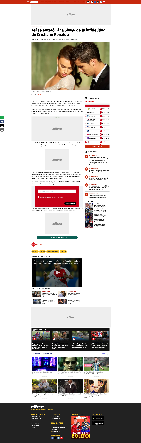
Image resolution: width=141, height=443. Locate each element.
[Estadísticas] (92, 2)
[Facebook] (52, 438)
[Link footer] (37, 407)
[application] (57, 272)
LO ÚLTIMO (89, 201)
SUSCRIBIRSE (70, 203)
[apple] (101, 423)
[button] (2, 117)
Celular (43, 251)
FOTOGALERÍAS (40, 330)
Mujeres (35, 251)
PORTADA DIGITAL (77, 415)
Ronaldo (63, 251)
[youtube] (61, 438)
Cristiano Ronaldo (53, 251)
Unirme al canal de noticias (59, 237)
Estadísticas (94, 98)
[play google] (101, 418)
